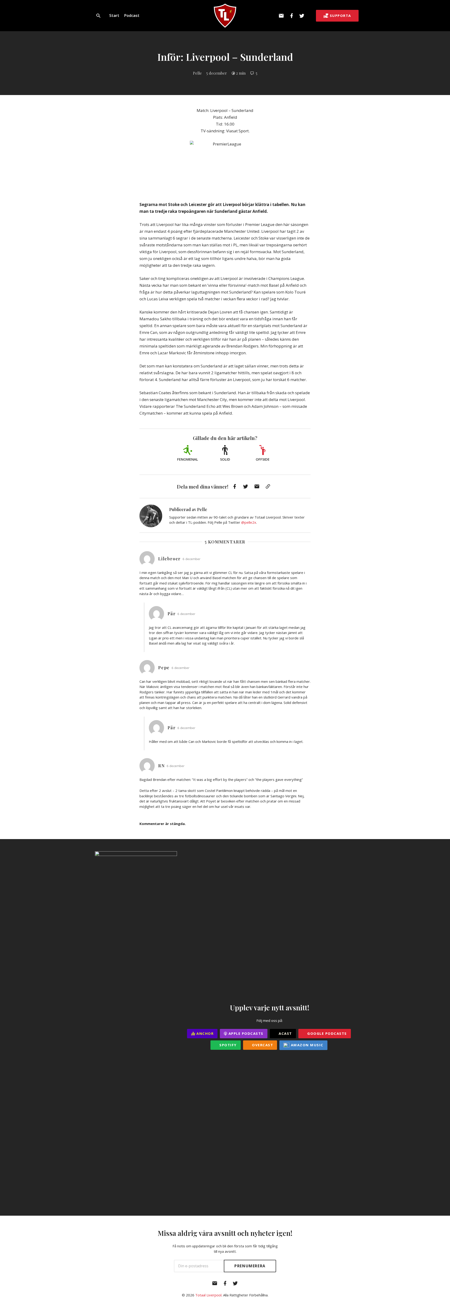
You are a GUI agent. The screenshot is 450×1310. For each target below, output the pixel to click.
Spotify (227, 1045)
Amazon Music (306, 1045)
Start (114, 15)
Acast (285, 1033)
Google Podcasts (326, 1033)
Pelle (197, 73)
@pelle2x (248, 522)
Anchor (204, 1033)
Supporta (340, 15)
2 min (241, 73)
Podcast (131, 15)
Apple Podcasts (245, 1033)
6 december (191, 559)
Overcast (262, 1045)
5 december (216, 73)
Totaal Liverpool (208, 1295)
